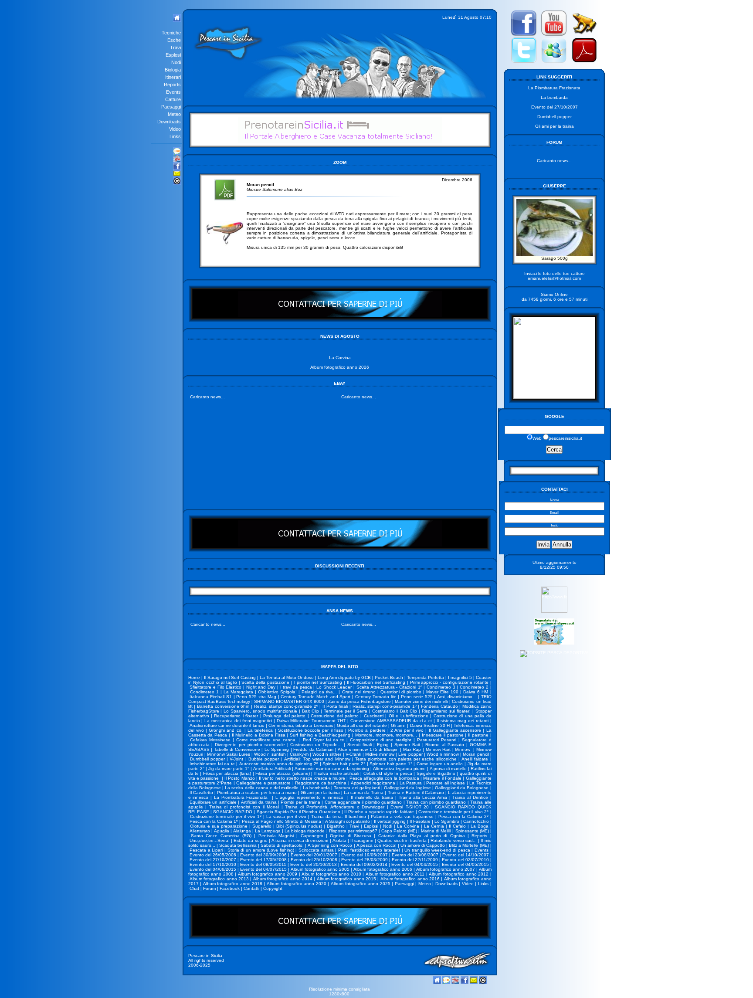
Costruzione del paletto (335, 715)
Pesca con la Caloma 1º (214, 821)
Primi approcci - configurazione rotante (449, 682)
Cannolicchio (476, 821)
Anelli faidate (474, 759)
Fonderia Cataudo (439, 706)
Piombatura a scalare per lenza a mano (257, 792)
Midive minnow (379, 754)
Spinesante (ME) (472, 830)
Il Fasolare (420, 821)
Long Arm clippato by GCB (344, 677)
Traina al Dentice (470, 797)
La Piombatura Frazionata (242, 797)
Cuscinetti (373, 715)
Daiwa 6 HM (475, 691)
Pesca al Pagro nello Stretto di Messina (281, 821)
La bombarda (316, 787)
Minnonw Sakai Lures (228, 754)
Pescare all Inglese (445, 783)
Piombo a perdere (366, 730)
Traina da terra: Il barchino (338, 816)
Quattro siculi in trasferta (402, 840)
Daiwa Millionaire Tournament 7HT (311, 720)
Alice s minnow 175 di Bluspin (368, 749)
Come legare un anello (440, 763)
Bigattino (336, 826)
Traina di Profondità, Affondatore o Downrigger (334, 807)
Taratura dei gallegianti (357, 787)
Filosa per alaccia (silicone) (282, 773)
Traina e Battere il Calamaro (416, 792)
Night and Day (260, 687)
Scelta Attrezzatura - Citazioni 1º (389, 687)
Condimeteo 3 (441, 687)
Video (468, 883)
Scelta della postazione (265, 682)
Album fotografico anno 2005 (320, 869)
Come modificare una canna (267, 739)
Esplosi (371, 826)
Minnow (463, 749)
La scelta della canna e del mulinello (261, 787)
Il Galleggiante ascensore (455, 730)
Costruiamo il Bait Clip (394, 711)
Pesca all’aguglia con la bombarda (384, 778)
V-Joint (236, 759)
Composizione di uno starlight (381, 739)
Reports (479, 835)
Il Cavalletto (201, 792)
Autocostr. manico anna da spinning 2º (279, 763)
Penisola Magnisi (276, 835)
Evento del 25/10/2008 (314, 859)
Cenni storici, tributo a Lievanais (300, 725)
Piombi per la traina (300, 802)
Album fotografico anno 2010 (331, 874)
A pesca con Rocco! (376, 845)
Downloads (446, 883)
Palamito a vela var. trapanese (402, 816)
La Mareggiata (238, 691)
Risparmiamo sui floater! (446, 711)
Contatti (251, 888)
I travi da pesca (296, 687)
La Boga (479, 826)
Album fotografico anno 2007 (445, 869)
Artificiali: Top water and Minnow (317, 759)
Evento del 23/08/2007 (415, 854)
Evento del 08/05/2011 (263, 864)
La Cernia (434, 826)
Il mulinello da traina (372, 797)
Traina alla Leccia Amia (423, 797)
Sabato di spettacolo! (282, 845)
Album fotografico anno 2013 (219, 878)
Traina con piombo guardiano (436, 802)
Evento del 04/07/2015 (263, 869)
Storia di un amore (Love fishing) (260, 850)
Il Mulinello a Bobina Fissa (258, 735)
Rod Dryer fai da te (323, 739)
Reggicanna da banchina (320, 783)
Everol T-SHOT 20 (409, 807)
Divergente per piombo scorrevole (250, 744)
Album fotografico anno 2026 (339, 367)
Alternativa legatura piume (399, 768)
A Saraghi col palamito (347, 821)
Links (483, 883)
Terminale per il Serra (345, 711)
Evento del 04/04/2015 (414, 864)
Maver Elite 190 (442, 691)
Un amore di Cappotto (422, 845)
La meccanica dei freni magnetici (238, 720)
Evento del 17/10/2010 (213, 864)
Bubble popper (263, 759)
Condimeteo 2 (474, 687)
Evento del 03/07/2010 (465, 859)
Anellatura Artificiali (272, 768)
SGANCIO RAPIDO (232, 811)
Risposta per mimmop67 (353, 830)
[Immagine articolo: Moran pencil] (225, 244)
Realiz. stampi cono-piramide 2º (286, 706)
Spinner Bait (407, 744)
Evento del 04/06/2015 (213, 869)
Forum (209, 888)
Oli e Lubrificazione (408, 715)
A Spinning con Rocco (330, 845)
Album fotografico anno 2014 (282, 878)
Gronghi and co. (225, 730)
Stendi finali (359, 744)
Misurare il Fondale (442, 778)
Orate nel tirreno (359, 691)
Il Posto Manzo (239, 778)
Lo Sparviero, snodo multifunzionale (260, 711)
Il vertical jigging (390, 821)
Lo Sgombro (446, 821)
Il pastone (478, 735)
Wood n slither (326, 754)
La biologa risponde (305, 830)
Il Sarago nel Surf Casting (230, 677)
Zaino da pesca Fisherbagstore (359, 701)
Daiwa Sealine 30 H (430, 725)
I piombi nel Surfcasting (318, 682)
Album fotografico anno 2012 (458, 874)
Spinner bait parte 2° (343, 763)
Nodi (387, 826)
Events (481, 850)
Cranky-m (299, 754)
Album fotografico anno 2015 (346, 878)
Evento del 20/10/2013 (313, 864)
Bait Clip (310, 711)
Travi (354, 826)
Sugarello (261, 826)
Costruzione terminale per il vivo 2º (453, 811)
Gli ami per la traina (320, 792)
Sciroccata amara (316, 850)
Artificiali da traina (259, 802)
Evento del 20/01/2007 (314, 854)
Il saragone (361, 840)
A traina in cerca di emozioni (299, 840)
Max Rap (412, 749)
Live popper (410, 754)
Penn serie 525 (417, 696)
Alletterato (200, 830)
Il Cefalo (457, 826)
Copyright (272, 888)
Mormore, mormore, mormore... (386, 735)
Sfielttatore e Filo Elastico (215, 687)
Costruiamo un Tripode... (316, 744)
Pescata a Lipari (206, 850)
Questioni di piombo (400, 691)
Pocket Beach (389, 677)
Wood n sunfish (269, 754)
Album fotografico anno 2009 (268, 874)
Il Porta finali (335, 706)
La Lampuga (268, 830)
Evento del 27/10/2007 (213, 859)
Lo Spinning (277, 749)
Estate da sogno (250, 840)
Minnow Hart (438, 749)
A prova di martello (448, 768)
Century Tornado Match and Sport (315, 696)
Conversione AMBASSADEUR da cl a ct (391, 720)
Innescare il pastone (443, 735)
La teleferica (260, 730)
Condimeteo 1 (204, 691)
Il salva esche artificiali (336, 773)
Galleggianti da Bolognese (461, 787)
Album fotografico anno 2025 (360, 883)
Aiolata (339, 840)
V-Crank (353, 754)
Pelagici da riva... (319, 691)
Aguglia (221, 830)
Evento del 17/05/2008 (263, 859)
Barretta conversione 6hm (223, 706)
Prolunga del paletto (284, 715)
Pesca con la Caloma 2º (463, 816)
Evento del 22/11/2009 (415, 859)
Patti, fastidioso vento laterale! (369, 850)
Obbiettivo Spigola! (277, 691)
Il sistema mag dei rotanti (462, 720)
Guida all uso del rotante (362, 725)
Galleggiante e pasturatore (263, 783)
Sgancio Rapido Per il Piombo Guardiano (298, 811)
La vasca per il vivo (286, 816)
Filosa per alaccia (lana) (227, 773)
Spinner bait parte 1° (391, 763)
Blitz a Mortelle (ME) (468, 845)
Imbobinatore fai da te (212, 763)
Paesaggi (404, 883)
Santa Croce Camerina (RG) (221, 835)
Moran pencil (475, 754)
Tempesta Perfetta (425, 677)
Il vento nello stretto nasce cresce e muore (302, 778)
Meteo (424, 883)
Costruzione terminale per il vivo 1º (225, 816)
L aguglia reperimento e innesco (310, 797)
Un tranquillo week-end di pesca (437, 850)
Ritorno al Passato (444, 744)
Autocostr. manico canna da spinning (332, 768)
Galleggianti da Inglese (407, 787)
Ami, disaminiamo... (456, 696)
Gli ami (398, 725)
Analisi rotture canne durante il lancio (227, 725)
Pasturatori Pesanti (436, 739)
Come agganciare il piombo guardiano (363, 802)
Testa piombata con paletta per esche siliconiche (405, 759)
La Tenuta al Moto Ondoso (287, 677)
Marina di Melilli (436, 830)
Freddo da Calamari (313, 749)
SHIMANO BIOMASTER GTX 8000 (289, 701)
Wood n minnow (443, 754)
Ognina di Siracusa (350, 835)
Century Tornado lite (376, 696)
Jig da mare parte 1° (228, 768)
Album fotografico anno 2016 (410, 878)
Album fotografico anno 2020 (296, 883)
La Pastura (411, 783)
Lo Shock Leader (334, 687)
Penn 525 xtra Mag (256, 696)
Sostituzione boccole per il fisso (310, 730)
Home (194, 677)
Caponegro (312, 835)
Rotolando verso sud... (453, 840)
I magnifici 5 (460, 677)
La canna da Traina (363, 792)
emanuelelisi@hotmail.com (554, 278)
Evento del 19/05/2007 (364, 854)
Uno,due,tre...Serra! (210, 840)
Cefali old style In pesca (387, 773)
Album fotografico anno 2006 (382, 869)
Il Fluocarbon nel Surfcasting (376, 682)
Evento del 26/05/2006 (213, 854)
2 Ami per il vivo (407, 730)
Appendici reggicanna (373, 783)
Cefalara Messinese (210, 739)
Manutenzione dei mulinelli (421, 701)
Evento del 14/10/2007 (465, 854)
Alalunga (242, 830)
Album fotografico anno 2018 (233, 883)
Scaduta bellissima (238, 845)
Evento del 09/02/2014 (364, 864)
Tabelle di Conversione (237, 749)
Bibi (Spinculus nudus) (299, 826)
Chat (194, 888)
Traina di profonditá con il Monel (244, 807)
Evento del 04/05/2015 (465, 864)
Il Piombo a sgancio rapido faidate (379, 811)
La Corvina (340, 357)
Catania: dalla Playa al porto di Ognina (421, 835)
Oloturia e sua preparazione (219, 826)
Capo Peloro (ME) (399, 830)
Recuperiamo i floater (236, 715)
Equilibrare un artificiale (213, 802)
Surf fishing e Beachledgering (320, 735)
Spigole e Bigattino (436, 773)
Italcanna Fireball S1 (211, 696)
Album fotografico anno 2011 (395, 874)
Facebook (230, 888)
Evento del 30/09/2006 (263, 854)
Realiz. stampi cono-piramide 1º (385, 706)
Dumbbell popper (207, 759)
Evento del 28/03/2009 (364, 859)
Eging (383, 744)
